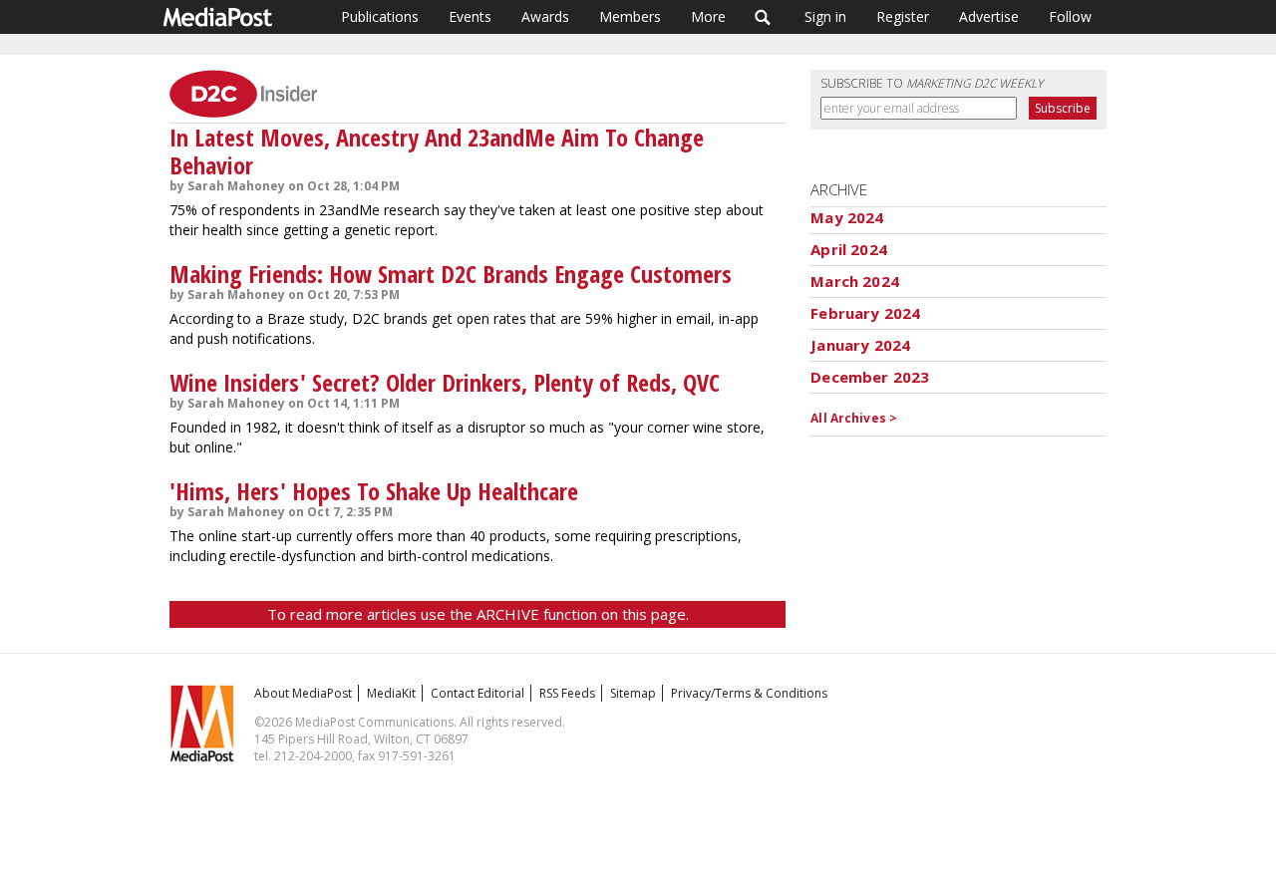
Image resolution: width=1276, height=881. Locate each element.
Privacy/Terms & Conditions (749, 693)
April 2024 (848, 249)
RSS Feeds (567, 693)
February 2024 (865, 313)
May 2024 (846, 217)
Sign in (825, 16)
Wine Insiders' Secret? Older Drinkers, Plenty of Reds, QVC (444, 382)
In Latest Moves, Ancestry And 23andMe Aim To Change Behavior (436, 151)
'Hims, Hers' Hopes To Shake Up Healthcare (373, 490)
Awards (545, 16)
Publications (380, 16)
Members (630, 16)
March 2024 (854, 281)
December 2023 (869, 377)
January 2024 (860, 345)
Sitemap (633, 693)
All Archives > (853, 418)
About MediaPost (303, 693)
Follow (1070, 16)
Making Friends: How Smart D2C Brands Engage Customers (450, 273)
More (708, 16)
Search (763, 17)
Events (470, 16)
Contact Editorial (477, 693)
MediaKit (391, 693)
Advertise (989, 16)
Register (902, 16)
